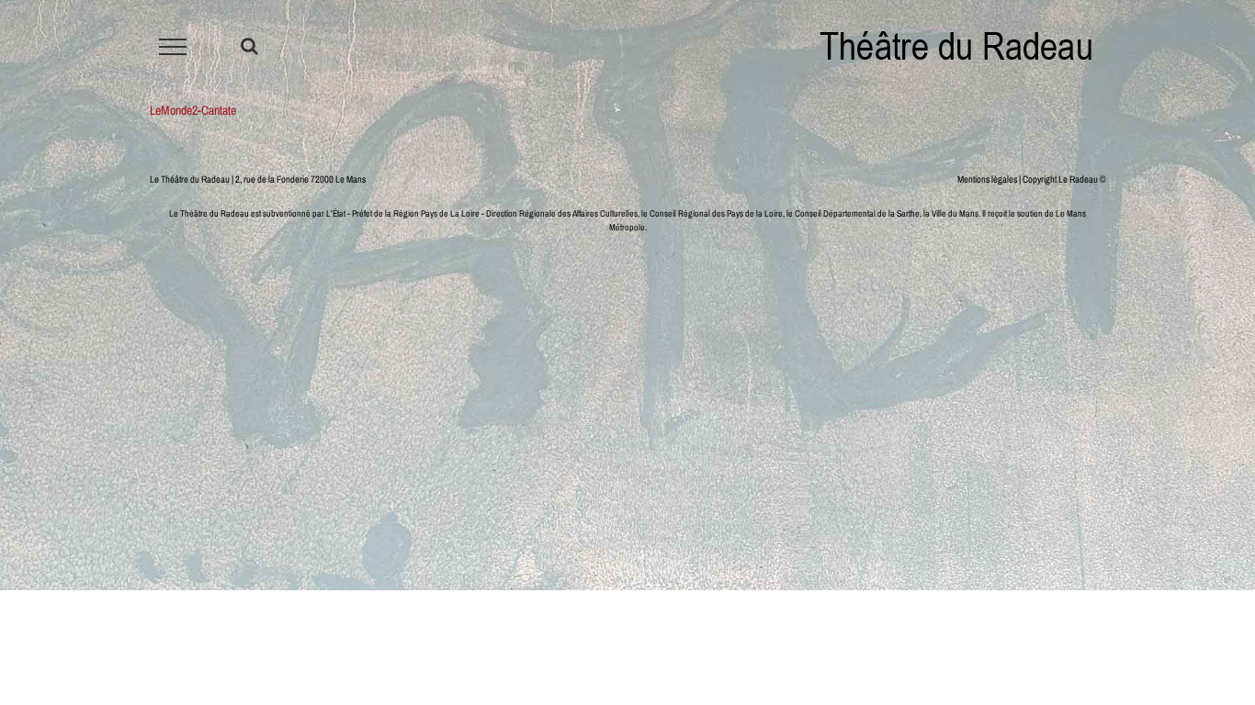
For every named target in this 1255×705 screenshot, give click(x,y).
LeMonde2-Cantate (193, 110)
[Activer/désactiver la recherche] (249, 46)
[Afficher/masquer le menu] (173, 47)
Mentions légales (987, 179)
